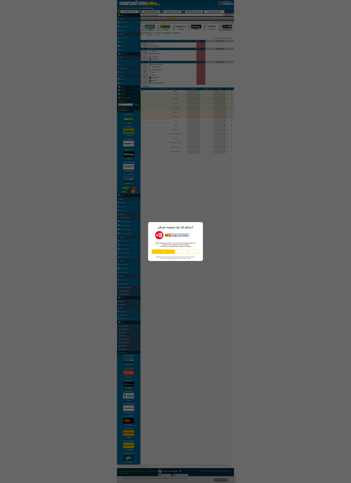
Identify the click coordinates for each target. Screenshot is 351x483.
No (187, 251)
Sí (163, 251)
